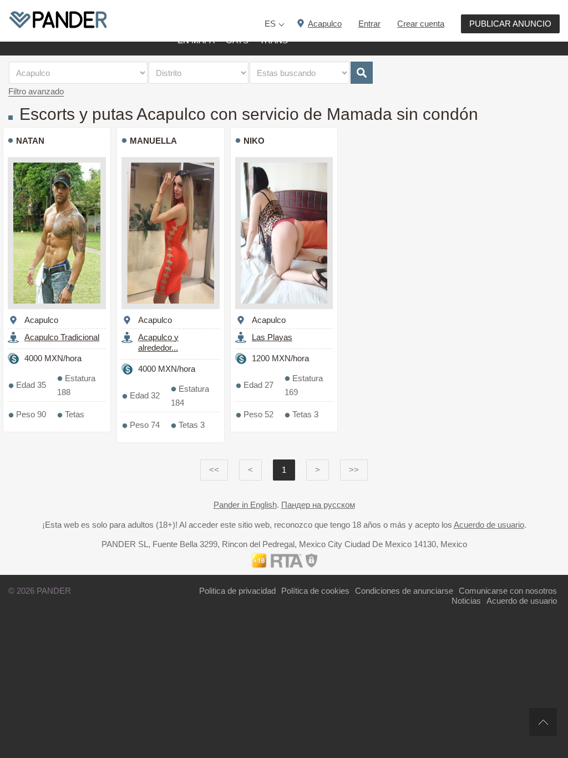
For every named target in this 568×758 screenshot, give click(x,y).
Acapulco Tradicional (61, 337)
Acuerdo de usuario (489, 524)
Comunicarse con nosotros (508, 590)
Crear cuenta (420, 23)
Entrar (369, 23)
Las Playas (272, 337)
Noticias (466, 600)
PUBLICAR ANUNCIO (510, 23)
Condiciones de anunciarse (404, 590)
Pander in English (245, 504)
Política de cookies (315, 590)
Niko (254, 140)
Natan (30, 140)
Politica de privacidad (237, 590)
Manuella (153, 140)
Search (362, 73)
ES (270, 23)
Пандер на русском (318, 504)
